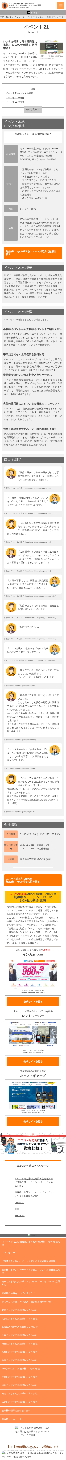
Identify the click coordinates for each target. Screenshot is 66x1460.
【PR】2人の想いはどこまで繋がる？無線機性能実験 (28, 1261)
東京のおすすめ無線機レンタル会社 (19, 1310)
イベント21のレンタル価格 (19, 93)
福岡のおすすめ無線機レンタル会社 (19, 1385)
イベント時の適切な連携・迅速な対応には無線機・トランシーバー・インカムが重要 (34, 1182)
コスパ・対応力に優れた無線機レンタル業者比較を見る (23, 880)
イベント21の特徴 (15, 101)
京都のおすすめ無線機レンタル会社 (19, 1351)
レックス (19, 1202)
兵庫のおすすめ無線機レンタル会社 (19, 1360)
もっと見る (31, 109)
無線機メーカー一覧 (12, 1419)
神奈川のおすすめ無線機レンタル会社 (21, 1368)
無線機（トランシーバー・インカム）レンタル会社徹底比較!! (34, 1194)
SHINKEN (20, 1215)
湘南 (17, 1209)
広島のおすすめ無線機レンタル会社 (19, 1401)
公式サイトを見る (33, 1001)
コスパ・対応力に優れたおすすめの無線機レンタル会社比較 (31, 1243)
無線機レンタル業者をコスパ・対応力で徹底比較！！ (31, 253)
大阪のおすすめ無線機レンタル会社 (19, 1318)
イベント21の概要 (15, 97)
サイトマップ (8, 1253)
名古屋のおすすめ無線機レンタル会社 (21, 1327)
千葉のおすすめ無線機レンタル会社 (19, 1376)
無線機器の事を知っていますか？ (18, 1293)
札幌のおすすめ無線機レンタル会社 (19, 1335)
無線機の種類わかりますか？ (16, 1410)
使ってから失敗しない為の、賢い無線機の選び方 (26, 1302)
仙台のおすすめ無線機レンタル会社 (19, 1393)
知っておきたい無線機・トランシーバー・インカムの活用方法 (31, 1283)
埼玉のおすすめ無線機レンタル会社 (19, 1343)
